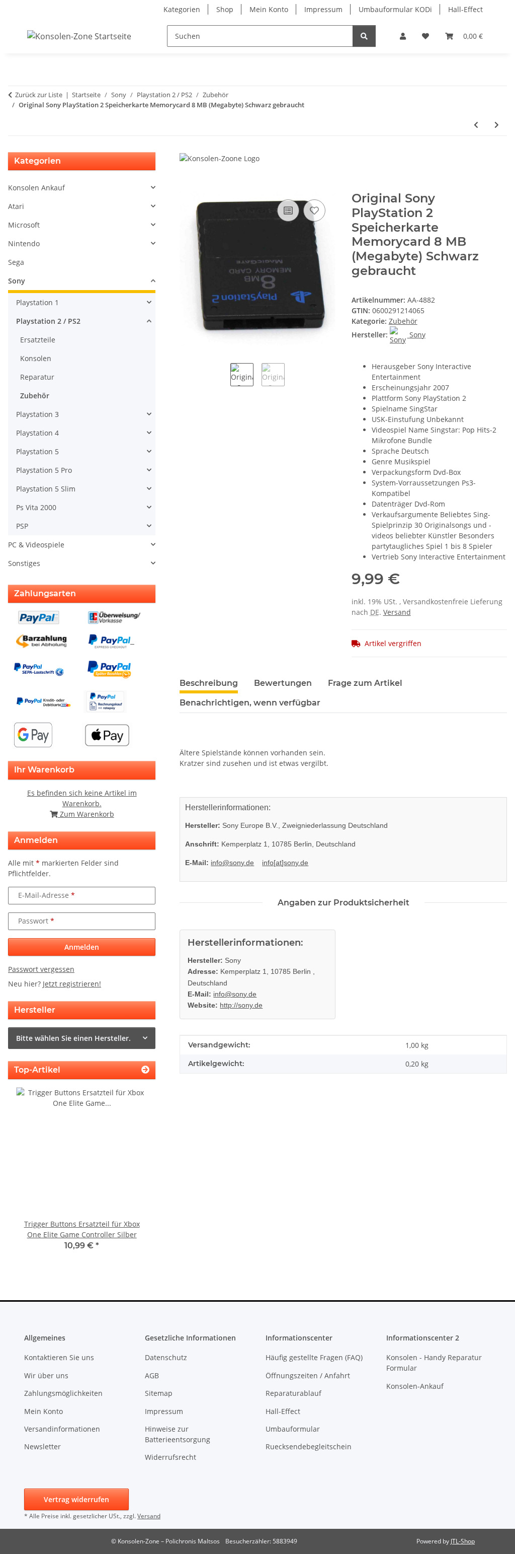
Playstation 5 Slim (45, 488)
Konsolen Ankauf (36, 187)
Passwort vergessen (41, 969)
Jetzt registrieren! (72, 983)
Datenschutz (166, 1357)
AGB (152, 1375)
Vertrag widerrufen (76, 1499)
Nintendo (24, 243)
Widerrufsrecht (170, 1457)
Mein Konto (268, 9)
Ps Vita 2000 (36, 507)
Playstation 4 (37, 433)
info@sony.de (232, 863)
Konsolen (35, 358)
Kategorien (181, 9)
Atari (16, 206)
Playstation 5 (37, 451)
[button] (403, 36)
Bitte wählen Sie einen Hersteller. (73, 1038)
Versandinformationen (62, 1429)
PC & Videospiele (36, 544)
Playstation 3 (37, 414)
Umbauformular (293, 1429)
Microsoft (24, 225)
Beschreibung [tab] (209, 683)
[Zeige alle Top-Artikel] (145, 1070)
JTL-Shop (463, 1541)
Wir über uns (46, 1375)
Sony (16, 281)
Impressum (323, 9)
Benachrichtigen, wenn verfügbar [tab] (250, 703)
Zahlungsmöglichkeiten (63, 1393)
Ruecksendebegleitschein (309, 1446)
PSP (22, 526)
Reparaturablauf (293, 1393)
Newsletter (42, 1446)
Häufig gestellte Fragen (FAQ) (314, 1357)
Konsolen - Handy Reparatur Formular (434, 1363)
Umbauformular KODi (395, 9)
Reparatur (37, 377)
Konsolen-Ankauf (415, 1386)
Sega (16, 262)
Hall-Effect (465, 9)
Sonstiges (24, 563)
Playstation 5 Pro (44, 470)
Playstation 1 (37, 302)
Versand (397, 612)
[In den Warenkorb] (188, 185)
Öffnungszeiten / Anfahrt (308, 1375)
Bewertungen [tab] (283, 683)
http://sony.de (241, 1005)
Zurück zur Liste (38, 94)
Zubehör (403, 321)
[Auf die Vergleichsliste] (288, 210)
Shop (224, 9)
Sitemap (159, 1393)
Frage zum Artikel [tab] (365, 683)
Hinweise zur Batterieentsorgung (177, 1434)
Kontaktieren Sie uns (59, 1357)
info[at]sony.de (285, 863)
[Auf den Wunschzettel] (314, 210)
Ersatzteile (37, 339)
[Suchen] (364, 36)
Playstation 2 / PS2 (48, 321)
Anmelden (81, 947)
